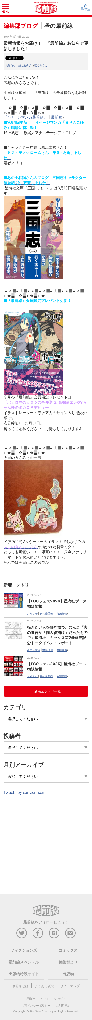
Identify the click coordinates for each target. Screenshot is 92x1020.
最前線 (56, 117)
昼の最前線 (24, 65)
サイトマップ (70, 986)
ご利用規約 (63, 1005)
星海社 (30, 998)
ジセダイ (60, 998)
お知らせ (10, 65)
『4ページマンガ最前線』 (25, 117)
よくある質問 (44, 986)
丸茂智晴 (62, 613)
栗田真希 (62, 650)
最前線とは (20, 986)
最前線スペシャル (24, 962)
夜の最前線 (46, 613)
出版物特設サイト (24, 973)
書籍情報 (47, 650)
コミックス (68, 950)
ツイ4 (44, 998)
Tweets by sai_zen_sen (24, 792)
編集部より (68, 962)
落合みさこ (40, 65)
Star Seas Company (41, 1011)
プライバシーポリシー (36, 1005)
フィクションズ (24, 950)
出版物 (68, 973)
